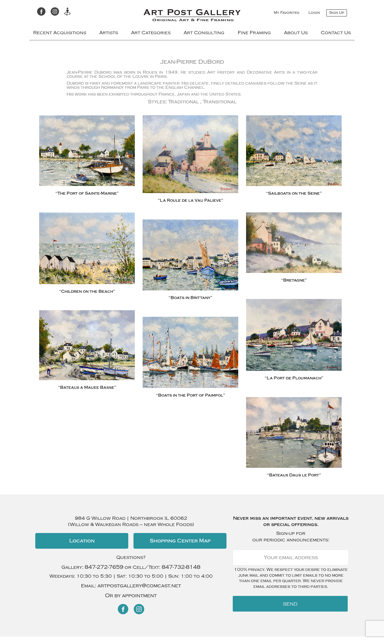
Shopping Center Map (180, 541)
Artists (108, 32)
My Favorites (286, 12)
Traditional (183, 102)
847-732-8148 (181, 567)
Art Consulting (204, 32)
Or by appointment (131, 596)
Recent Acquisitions (59, 32)
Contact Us (336, 32)
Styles (157, 102)
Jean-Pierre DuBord (192, 61)
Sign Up (336, 12)
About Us (296, 32)
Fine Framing (254, 32)
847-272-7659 (104, 567)
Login (314, 12)
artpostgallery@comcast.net (139, 586)
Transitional (219, 102)
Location (82, 541)
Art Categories (151, 32)
